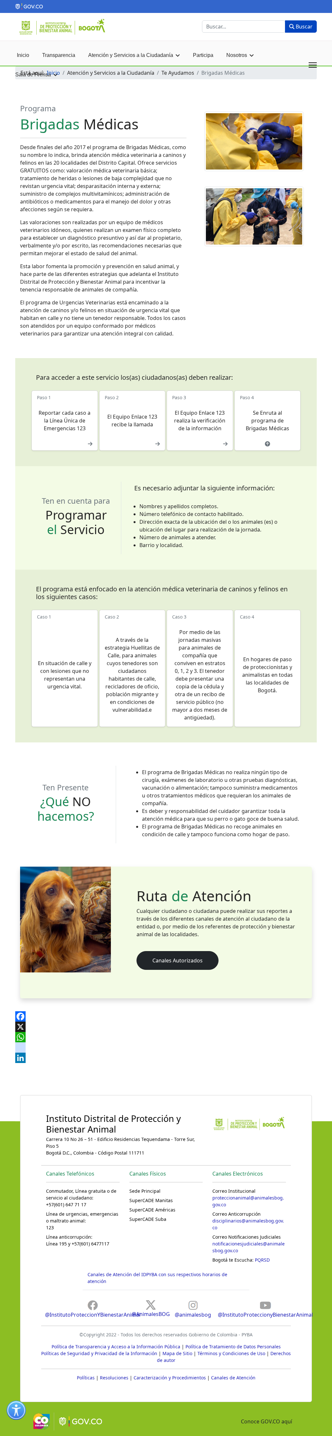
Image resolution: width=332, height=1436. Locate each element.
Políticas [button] (86, 1378)
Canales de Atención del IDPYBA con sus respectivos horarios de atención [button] (157, 1277)
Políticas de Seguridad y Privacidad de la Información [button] (99, 1353)
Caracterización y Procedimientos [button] (170, 1378)
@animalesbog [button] (193, 1314)
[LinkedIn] (166, 1058)
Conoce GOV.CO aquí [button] (266, 1421)
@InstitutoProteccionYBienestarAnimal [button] (92, 1314)
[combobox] (243, 26)
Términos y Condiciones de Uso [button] (231, 1353)
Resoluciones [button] (114, 1378)
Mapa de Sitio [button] (177, 1353)
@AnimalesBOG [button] (151, 1314)
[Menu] (313, 65)
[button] (166, 6)
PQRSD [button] (262, 1260)
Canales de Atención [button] (233, 1378)
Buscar (303, 26)
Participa (203, 55)
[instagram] (166, 1047)
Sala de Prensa (33, 74)
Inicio (23, 55)
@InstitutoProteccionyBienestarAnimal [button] (265, 1314)
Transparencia (58, 55)
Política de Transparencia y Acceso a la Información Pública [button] (116, 1346)
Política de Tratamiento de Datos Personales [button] (233, 1346)
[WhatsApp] (166, 1037)
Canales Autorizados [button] (177, 960)
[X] (166, 1027)
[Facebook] (166, 1016)
